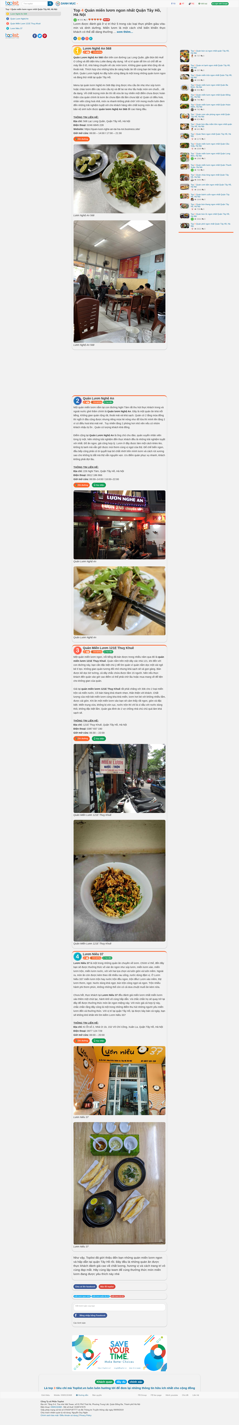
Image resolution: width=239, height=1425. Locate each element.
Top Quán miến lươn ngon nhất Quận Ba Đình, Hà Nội (209, 86)
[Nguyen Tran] (192, 180)
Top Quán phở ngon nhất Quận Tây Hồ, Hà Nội (210, 225)
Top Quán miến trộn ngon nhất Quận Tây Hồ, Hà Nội (211, 76)
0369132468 (56, 1407)
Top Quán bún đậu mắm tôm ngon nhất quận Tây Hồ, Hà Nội (211, 125)
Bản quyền (97, 1395)
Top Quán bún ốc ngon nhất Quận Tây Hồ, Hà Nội (210, 215)
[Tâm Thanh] (192, 56)
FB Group (142, 1395)
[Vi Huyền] (75, 20)
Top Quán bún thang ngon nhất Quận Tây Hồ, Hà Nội (210, 205)
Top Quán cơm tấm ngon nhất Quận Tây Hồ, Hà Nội (211, 186)
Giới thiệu (45, 1395)
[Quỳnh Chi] (192, 139)
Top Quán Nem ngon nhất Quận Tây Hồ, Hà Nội (211, 135)
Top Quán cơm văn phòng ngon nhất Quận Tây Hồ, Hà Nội (210, 115)
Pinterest (44, 36)
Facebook (35, 36)
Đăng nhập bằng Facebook (92, 1315)
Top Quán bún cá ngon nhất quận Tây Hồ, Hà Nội (210, 52)
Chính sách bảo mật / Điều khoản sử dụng (59, 1415)
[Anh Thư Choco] (192, 90)
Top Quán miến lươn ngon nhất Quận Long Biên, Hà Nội (210, 154)
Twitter (39, 36)
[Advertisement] (119, 371)
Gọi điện (109, 402)
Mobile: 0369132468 (63, 1395)
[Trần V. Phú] (192, 199)
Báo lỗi (106, 20)
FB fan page (156, 1395)
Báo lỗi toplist (107, 1286)
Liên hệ (196, 1395)
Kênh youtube (172, 1395)
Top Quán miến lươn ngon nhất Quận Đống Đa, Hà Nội (210, 96)
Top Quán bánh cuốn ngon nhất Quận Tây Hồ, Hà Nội (210, 195)
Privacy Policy (85, 1415)
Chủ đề (185, 1395)
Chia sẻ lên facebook (85, 1286)
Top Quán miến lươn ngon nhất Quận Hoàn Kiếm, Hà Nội (210, 105)
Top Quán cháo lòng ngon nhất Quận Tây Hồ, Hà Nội (210, 176)
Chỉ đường (97, 52)
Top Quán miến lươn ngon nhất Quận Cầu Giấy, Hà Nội (210, 145)
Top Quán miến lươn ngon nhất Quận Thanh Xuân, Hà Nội (211, 166)
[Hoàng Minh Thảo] (192, 70)
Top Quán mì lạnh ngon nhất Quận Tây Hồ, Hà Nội (210, 66)
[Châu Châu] (192, 119)
